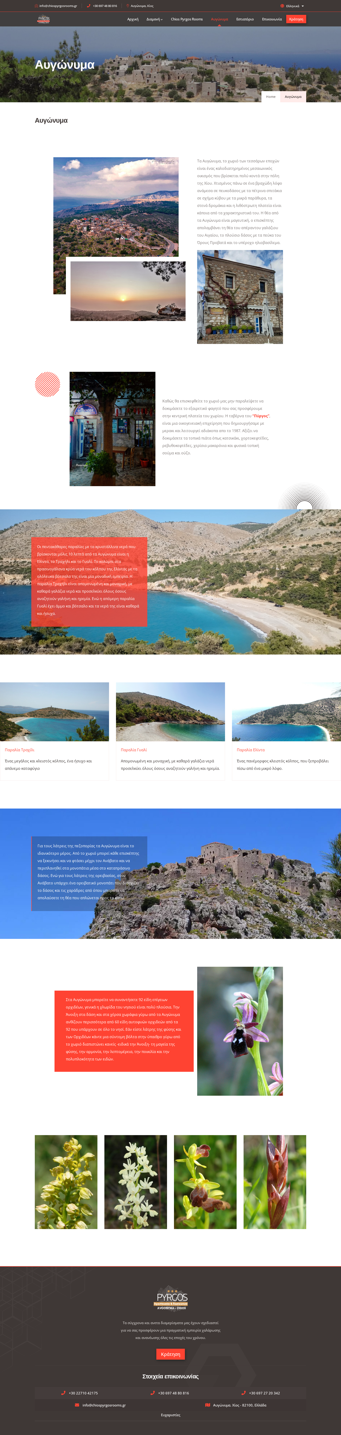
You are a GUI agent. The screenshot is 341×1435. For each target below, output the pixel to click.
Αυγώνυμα (219, 19)
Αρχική (132, 19)
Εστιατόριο (245, 19)
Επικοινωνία (272, 19)
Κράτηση (296, 19)
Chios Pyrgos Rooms (187, 19)
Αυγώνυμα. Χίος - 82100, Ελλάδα (239, 1405)
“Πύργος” (260, 415)
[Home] (43, 19)
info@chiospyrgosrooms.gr (58, 6)
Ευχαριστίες (170, 1415)
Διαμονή (153, 19)
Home (271, 96)
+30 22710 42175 (83, 1393)
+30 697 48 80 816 (105, 6)
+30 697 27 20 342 (264, 1393)
